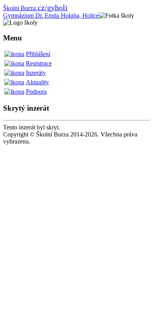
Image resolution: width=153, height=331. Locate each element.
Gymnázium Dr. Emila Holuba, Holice (51, 15)
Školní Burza (35, 8)
